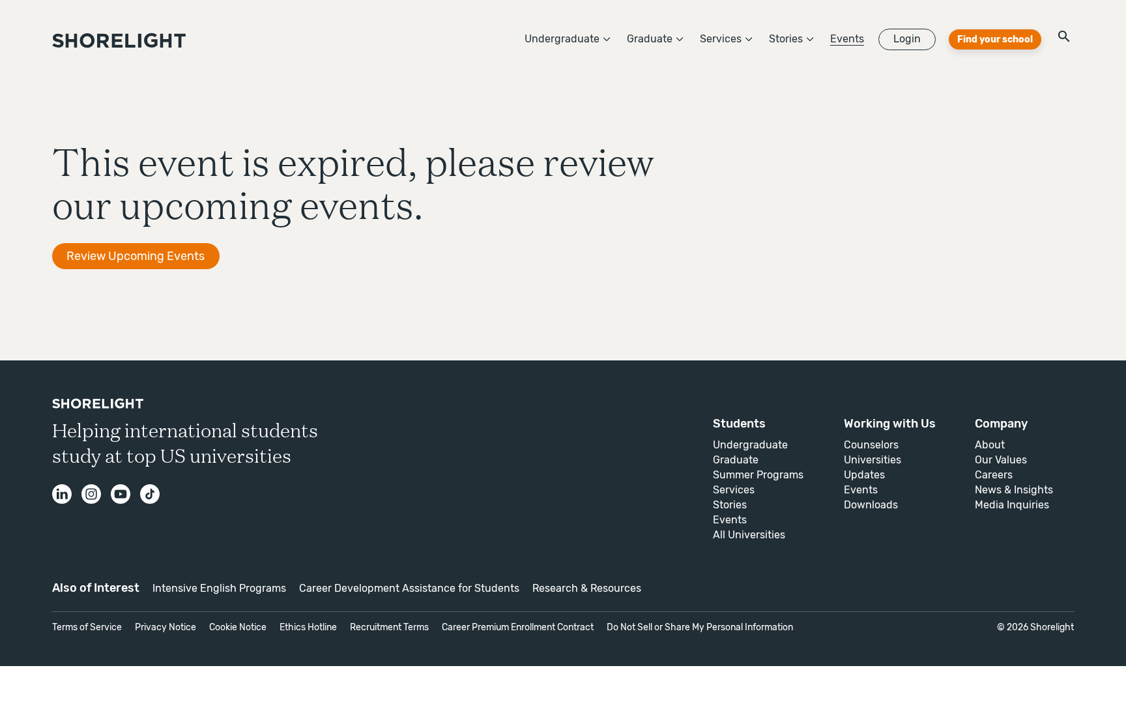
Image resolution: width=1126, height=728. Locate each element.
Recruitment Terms (389, 627)
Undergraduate (562, 39)
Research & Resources (586, 588)
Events (847, 39)
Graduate (649, 39)
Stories (786, 39)
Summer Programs (758, 475)
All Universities (749, 535)
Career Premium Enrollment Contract (518, 627)
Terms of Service (87, 627)
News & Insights (1014, 490)
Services (721, 39)
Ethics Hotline (308, 627)
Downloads (871, 505)
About (990, 445)
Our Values (1001, 460)
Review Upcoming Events (135, 256)
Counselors (871, 445)
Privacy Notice (165, 627)
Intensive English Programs (219, 588)
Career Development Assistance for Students (409, 588)
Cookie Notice (238, 627)
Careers (994, 475)
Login (907, 39)
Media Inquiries (1012, 505)
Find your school (995, 39)
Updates (864, 475)
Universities (872, 460)
